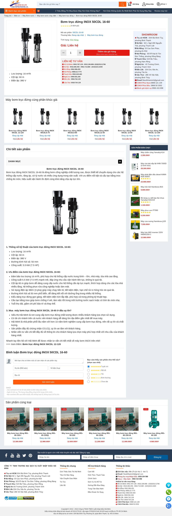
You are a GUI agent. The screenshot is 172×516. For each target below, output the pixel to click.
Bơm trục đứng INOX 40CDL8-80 (72, 132)
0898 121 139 (156, 83)
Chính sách (92, 478)
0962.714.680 (85, 67)
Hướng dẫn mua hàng (96, 485)
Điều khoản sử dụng (95, 492)
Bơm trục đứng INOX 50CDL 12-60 (127, 132)
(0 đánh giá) (75, 26)
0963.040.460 (77, 74)
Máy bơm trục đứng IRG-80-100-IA (126, 434)
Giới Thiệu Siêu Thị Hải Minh (70, 472)
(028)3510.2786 (100, 64)
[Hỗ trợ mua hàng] (169, 492)
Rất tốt (103, 370)
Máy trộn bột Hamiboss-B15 (152, 187)
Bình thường (105, 378)
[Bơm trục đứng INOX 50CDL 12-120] (17, 116)
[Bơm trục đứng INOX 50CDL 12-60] (127, 116)
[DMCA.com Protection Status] (25, 498)
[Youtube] (12, 456)
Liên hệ (62, 485)
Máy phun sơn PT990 (149, 210)
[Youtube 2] (18, 456)
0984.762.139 (76, 79)
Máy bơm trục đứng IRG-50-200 (72, 434)
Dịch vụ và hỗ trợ (95, 482)
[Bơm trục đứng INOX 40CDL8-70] (45, 116)
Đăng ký (157, 457)
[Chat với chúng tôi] (169, 506)
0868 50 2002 (157, 85)
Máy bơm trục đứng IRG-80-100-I (17, 434)
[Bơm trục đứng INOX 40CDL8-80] (72, 116)
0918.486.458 (74, 67)
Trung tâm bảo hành (96, 489)
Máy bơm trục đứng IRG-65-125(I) (45, 434)
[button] (162, 4)
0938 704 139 (129, 500)
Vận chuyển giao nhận (68, 478)
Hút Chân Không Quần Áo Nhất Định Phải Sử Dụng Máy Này (117, 11)
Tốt (102, 374)
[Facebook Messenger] (169, 499)
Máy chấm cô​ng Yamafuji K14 (152, 152)
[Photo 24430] (31, 45)
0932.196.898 (89, 64)
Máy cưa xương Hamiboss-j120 (153, 221)
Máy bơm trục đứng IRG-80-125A (99, 434)
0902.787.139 (78, 64)
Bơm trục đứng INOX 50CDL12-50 (100, 132)
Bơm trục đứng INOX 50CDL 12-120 (18, 132)
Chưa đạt (104, 381)
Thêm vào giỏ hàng (106, 52)
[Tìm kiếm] (122, 4)
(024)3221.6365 (97, 67)
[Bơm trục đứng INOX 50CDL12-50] (99, 116)
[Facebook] (6, 456)
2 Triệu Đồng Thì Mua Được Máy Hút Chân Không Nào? (67, 11)
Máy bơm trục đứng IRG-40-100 (154, 434)
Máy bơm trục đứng (95, 35)
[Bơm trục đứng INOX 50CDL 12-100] (154, 116)
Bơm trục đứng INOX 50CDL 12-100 (154, 132)
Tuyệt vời (104, 366)
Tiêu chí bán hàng (67, 475)
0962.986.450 (75, 69)
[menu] (120, 162)
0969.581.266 (75, 77)
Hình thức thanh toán (96, 475)
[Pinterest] (30, 456)
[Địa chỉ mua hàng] (169, 485)
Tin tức (63, 482)
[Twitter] (24, 456)
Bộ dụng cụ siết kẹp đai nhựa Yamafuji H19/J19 (152, 199)
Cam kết (91, 472)
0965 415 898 (157, 88)
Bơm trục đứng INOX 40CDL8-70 (45, 132)
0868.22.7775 (77, 72)
